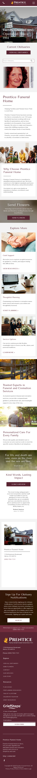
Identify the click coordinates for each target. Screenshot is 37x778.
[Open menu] (33, 3)
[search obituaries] (32, 61)
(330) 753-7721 (9, 559)
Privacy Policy (10, 769)
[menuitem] (18, 663)
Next (18, 515)
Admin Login (27, 769)
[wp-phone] (3, 4)
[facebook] (4, 760)
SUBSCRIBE (19, 724)
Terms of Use (19, 769)
